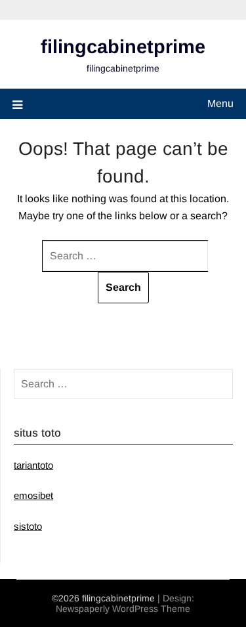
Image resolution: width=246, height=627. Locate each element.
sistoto (28, 526)
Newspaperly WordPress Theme (123, 608)
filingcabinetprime (123, 46)
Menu (220, 103)
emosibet (33, 495)
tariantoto (33, 465)
